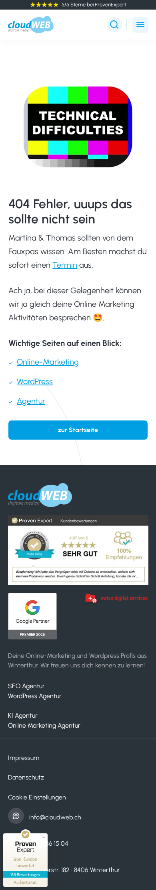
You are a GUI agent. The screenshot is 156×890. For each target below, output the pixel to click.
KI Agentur (23, 715)
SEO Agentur (26, 686)
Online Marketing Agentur (44, 725)
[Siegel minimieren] (44, 837)
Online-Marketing (48, 362)
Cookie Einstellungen (37, 797)
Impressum (23, 758)
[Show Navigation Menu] (140, 25)
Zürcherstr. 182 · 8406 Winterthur (74, 870)
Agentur (31, 401)
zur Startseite (78, 430)
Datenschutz (26, 777)
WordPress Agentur (35, 696)
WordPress (35, 381)
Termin (64, 265)
